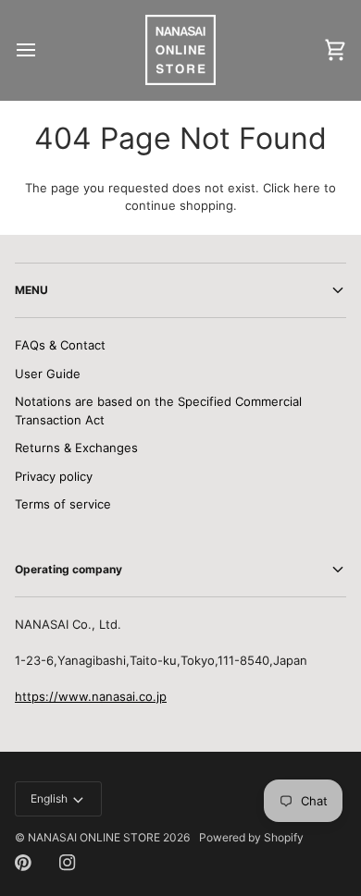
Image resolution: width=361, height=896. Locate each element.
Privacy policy (54, 476)
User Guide (48, 373)
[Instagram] (67, 862)
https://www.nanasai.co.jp (91, 696)
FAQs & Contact (60, 345)
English (49, 798)
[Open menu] (42, 50)
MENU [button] (31, 290)
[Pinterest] (23, 862)
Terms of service (63, 504)
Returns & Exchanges (76, 447)
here (306, 187)
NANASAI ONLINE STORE (94, 837)
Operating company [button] (68, 569)
